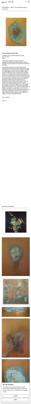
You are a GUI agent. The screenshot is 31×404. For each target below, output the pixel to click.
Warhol (7, 97)
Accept (15, 396)
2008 (11, 7)
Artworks (5, 7)
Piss (3, 97)
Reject (15, 399)
